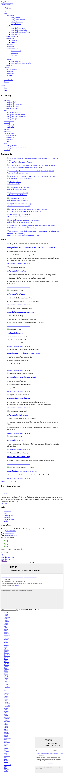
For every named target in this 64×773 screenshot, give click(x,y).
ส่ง (1, 490)
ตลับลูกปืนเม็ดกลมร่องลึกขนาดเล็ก (21, 63)
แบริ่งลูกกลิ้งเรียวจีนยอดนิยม (16, 271)
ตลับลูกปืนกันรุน (15, 34)
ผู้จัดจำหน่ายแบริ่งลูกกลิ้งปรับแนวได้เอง (18, 217)
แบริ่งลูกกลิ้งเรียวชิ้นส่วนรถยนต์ (17, 415)
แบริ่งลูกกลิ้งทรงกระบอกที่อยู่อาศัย (17, 189)
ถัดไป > (7, 481)
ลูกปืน (9, 26)
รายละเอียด (26, 263)
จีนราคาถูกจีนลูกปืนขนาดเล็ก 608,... (17, 173)
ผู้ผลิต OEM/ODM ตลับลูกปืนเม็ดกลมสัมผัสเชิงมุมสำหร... (23, 235)
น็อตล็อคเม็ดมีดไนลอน (14, 333)
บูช (11, 57)
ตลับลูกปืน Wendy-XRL (7, 557)
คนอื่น (9, 59)
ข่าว (5, 78)
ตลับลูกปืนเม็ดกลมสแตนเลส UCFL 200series (22, 471)
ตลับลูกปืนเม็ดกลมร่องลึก (18, 28)
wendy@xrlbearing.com (7, 3)
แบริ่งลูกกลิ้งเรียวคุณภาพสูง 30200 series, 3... (20, 222)
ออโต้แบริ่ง (10, 38)
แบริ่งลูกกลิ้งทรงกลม (17, 22)
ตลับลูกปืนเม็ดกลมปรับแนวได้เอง (20, 32)
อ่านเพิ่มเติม (4, 503)
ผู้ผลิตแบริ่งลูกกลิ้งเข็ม (13, 184)
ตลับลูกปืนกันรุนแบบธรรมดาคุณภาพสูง (18, 206)
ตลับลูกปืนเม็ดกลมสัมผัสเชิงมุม (19, 30)
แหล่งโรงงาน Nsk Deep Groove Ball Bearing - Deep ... (22, 227)
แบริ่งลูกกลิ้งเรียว (15, 17)
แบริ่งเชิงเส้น (11, 46)
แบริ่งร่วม (10, 44)
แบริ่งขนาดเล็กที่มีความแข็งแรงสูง (18, 457)
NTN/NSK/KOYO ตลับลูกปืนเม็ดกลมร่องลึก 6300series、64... (24, 211)
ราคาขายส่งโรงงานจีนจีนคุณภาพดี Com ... (19, 162)
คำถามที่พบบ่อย (8, 80)
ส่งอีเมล (3, 555)
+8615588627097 (5, 1)
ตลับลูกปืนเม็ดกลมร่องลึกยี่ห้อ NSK (18, 398)
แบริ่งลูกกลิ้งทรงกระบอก (18, 19)
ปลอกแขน (14, 55)
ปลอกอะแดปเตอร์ (16, 51)
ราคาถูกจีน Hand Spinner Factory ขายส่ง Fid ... (20, 178)
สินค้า (5, 13)
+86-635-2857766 (11, 531)
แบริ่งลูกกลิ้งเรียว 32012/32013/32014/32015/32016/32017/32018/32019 (31, 248)
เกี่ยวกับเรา (7, 67)
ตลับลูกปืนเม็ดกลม (16, 24)
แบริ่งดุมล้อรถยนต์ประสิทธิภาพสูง (17, 195)
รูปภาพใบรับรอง (12, 69)
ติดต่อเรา (6, 82)
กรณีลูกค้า (10, 71)
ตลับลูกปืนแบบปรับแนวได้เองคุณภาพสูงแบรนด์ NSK (25, 353)
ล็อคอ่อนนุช (14, 53)
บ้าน (5, 11)
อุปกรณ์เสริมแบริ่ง (12, 49)
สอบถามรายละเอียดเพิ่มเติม (15, 263)
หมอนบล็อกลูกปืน (12, 36)
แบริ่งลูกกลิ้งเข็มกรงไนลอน (16, 294)
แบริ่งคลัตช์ (14, 40)
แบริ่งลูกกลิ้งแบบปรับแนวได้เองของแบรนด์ (21, 377)
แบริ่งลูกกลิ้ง (10, 15)
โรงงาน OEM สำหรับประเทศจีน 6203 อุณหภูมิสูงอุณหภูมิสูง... (25, 167)
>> (9, 481)
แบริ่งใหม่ (10, 65)
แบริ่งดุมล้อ (14, 42)
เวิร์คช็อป (10, 75)
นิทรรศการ (10, 73)
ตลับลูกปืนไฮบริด (15, 61)
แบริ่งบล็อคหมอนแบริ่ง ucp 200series (17, 200)
